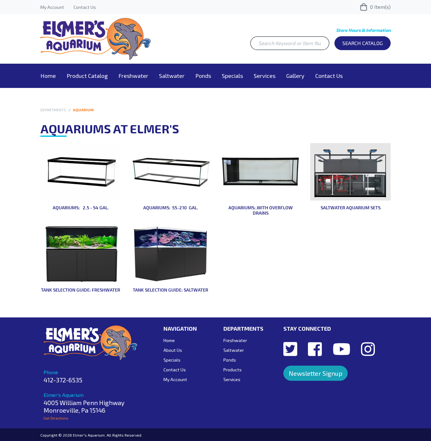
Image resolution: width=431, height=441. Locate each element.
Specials (232, 75)
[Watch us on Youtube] (341, 348)
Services (264, 75)
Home (48, 75)
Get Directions (56, 418)
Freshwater (133, 75)
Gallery (295, 75)
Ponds (203, 75)
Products (232, 369)
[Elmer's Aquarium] (95, 38)
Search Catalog (362, 43)
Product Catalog (87, 75)
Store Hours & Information (363, 30)
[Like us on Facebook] (315, 348)
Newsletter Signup (315, 373)
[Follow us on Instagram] (368, 348)
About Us (172, 350)
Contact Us (85, 7)
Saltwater (172, 75)
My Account (52, 7)
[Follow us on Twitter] (290, 348)
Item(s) (380, 7)
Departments (53, 109)
